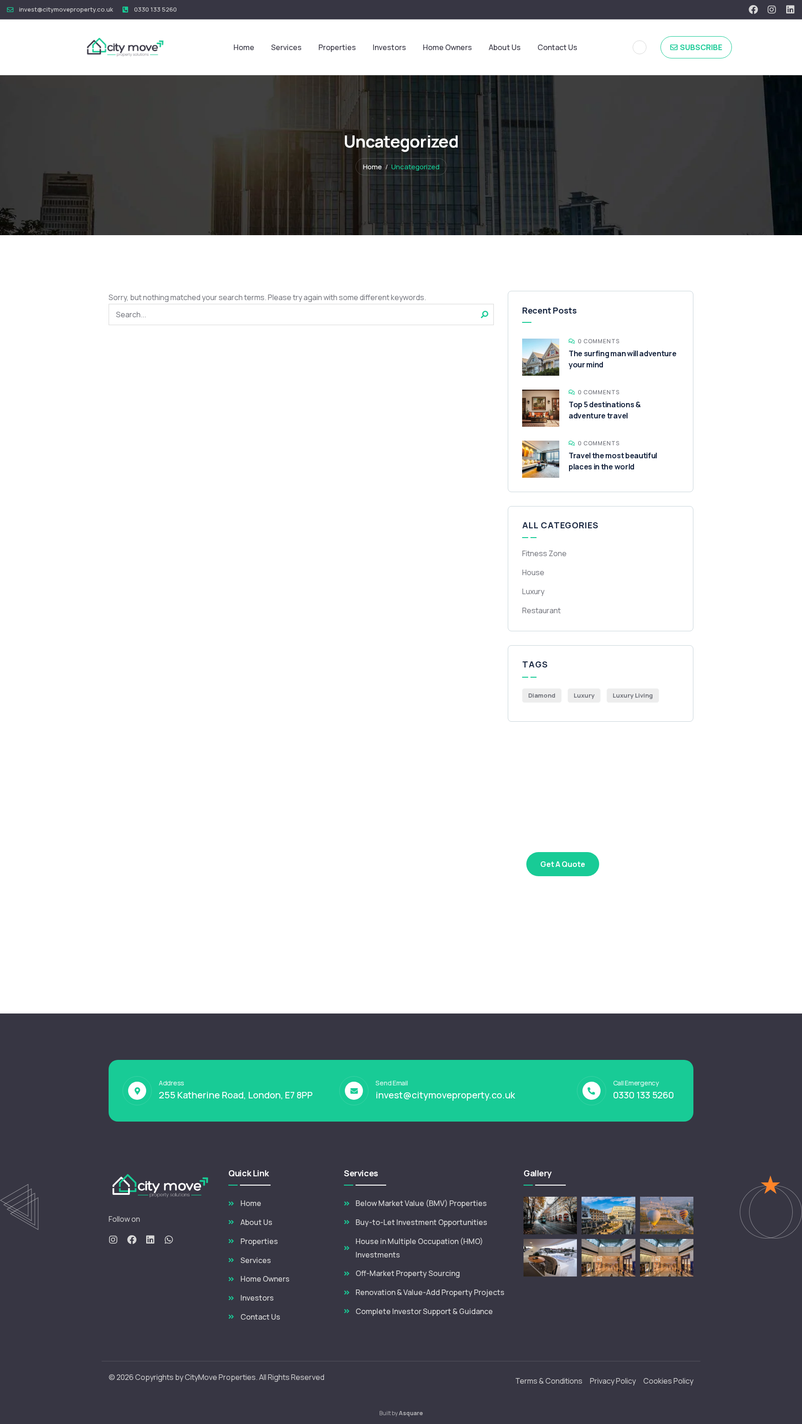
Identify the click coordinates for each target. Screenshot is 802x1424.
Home (372, 167)
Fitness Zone (544, 553)
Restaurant (541, 610)
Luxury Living (633, 695)
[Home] (126, 47)
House (533, 572)
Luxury (533, 591)
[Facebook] (753, 9)
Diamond (542, 695)
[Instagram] (771, 9)
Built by (401, 1413)
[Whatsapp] (169, 1239)
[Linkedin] (790, 9)
